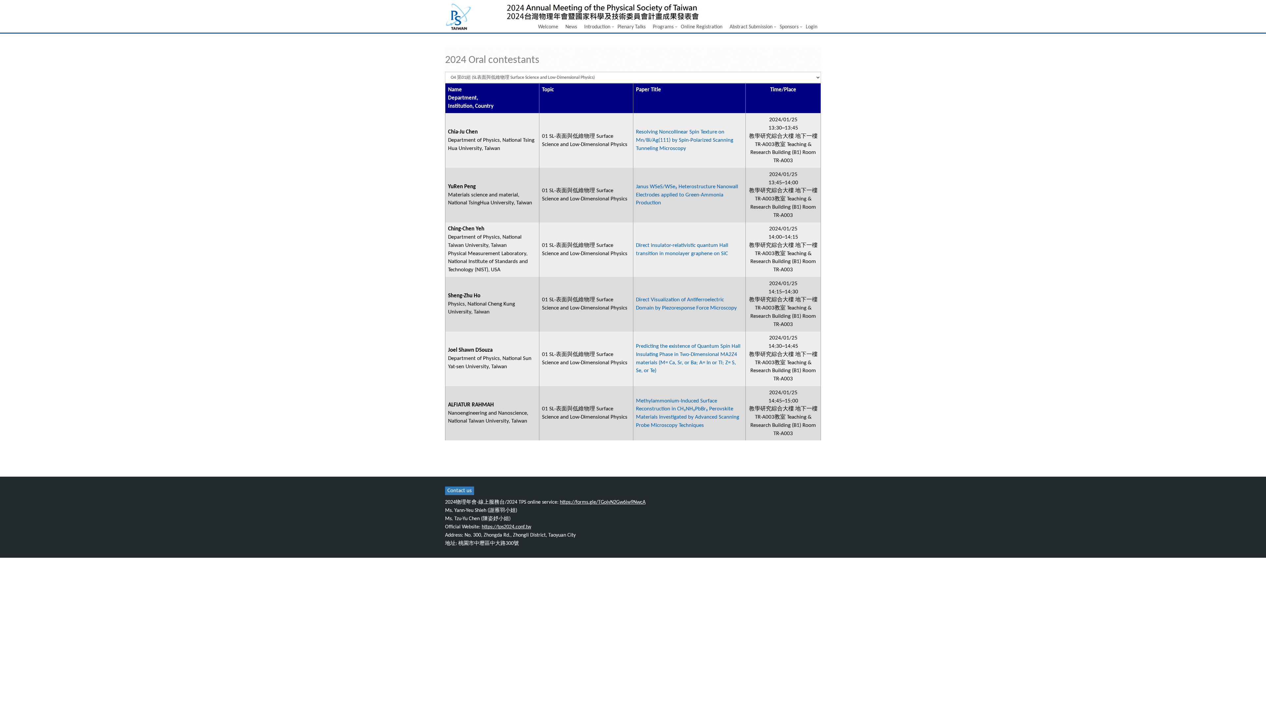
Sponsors (789, 27)
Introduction (597, 27)
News (571, 27)
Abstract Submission (751, 27)
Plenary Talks (632, 27)
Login (811, 27)
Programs (663, 27)
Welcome (548, 27)
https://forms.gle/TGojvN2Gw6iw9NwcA (603, 502)
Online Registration (701, 27)
